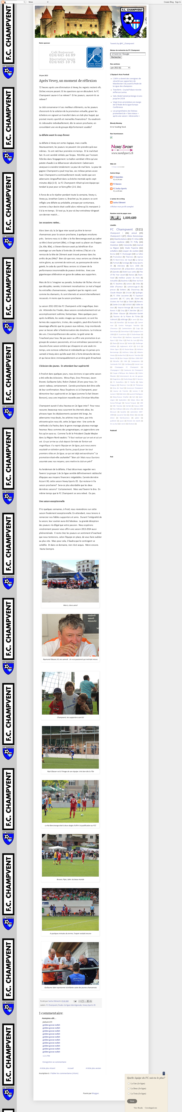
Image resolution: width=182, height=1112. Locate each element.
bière (138, 409)
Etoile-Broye (128, 379)
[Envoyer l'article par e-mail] (75, 1001)
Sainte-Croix (117, 305)
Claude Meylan (116, 293)
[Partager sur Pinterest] (90, 1001)
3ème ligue (114, 349)
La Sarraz (139, 260)
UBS (141, 403)
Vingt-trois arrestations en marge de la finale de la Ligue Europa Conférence (127, 104)
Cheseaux (113, 328)
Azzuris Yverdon (134, 355)
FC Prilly (134, 242)
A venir (133, 320)
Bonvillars (120, 323)
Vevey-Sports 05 (89, 1005)
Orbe (138, 284)
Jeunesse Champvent (135, 388)
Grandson (114, 245)
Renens (140, 302)
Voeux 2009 (138, 406)
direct (112, 418)
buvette (123, 412)
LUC (141, 311)
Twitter (130, 343)
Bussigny (131, 323)
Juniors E (136, 391)
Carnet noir (139, 364)
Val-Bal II (128, 305)
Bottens (123, 290)
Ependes (116, 272)
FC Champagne (126, 254)
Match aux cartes (129, 272)
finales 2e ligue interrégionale (70, 1005)
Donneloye (114, 331)
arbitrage (124, 320)
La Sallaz (139, 254)
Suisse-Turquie (130, 403)
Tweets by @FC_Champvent (122, 44)
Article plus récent (47, 1068)
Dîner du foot (137, 281)
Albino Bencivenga (135, 236)
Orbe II (121, 340)
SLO (133, 397)
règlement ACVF (126, 346)
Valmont (113, 320)
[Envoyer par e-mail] (79, 1001)
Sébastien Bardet (136, 314)
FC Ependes (118, 177)
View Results (138, 1108)
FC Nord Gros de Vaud (122, 260)
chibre (132, 415)
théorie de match (133, 421)
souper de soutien (131, 251)
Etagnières (117, 379)
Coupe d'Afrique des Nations (124, 373)
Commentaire (127, 328)
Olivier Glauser (119, 314)
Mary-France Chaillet (121, 397)
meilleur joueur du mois (129, 278)
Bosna (112, 254)
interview (121, 266)
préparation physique (134, 269)
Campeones (135, 361)
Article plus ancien (93, 1068)
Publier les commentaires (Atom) (64, 1073)
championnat (115, 269)
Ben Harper (124, 358)
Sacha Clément (119, 203)
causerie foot (121, 415)
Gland (137, 299)
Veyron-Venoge (124, 308)
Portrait (116, 263)
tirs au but (114, 424)
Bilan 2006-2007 (137, 358)
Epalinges (139, 293)
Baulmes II (125, 281)
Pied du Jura (131, 340)
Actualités (114, 281)
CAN (125, 361)
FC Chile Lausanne (121, 296)
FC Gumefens (118, 382)
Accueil (71, 1068)
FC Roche (131, 382)
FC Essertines (121, 334)
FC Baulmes (118, 284)
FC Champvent (51, 1005)
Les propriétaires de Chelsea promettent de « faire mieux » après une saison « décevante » (126, 113)
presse (113, 290)
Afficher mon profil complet (122, 207)
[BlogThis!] (82, 1001)
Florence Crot (125, 385)
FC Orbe (135, 239)
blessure (113, 412)
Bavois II (113, 311)
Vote (132, 1101)
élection (131, 424)
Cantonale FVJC (116, 364)
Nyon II (112, 340)
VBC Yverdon (117, 406)
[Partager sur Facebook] (88, 1001)
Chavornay (135, 290)
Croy (122, 311)
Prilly (141, 340)
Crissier (129, 293)
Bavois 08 (113, 358)
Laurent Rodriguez (136, 394)
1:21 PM (46, 1056)
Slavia (115, 343)
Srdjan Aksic (135, 400)
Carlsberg (128, 364)
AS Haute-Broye (128, 349)
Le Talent (130, 302)
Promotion (117, 257)
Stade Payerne (131, 248)
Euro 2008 (134, 266)
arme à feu (130, 409)
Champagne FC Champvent (126, 367)
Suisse (122, 343)
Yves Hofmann (118, 409)
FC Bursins (139, 379)
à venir (122, 424)
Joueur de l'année (120, 391)
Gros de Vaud (118, 388)
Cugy (138, 328)
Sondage (125, 263)
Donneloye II (125, 331)
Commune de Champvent (133, 370)
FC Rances (117, 184)
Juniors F (113, 394)
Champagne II (115, 370)
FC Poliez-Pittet (116, 337)
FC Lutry (126, 299)
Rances (132, 275)
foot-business (125, 418)
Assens (137, 308)
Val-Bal (128, 406)
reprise (140, 257)
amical (134, 233)
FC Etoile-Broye (135, 334)
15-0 (138, 346)
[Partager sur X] (85, 1001)
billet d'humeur (116, 287)
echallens (114, 251)
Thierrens (129, 257)
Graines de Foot (116, 302)
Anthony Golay (128, 352)
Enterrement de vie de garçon (131, 376)
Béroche (116, 361)
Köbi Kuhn (123, 394)
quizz (122, 421)
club (138, 415)
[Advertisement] (119, 442)
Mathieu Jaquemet (133, 337)
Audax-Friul (122, 355)
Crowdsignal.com (151, 1108)
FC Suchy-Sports (120, 189)
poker (137, 418)
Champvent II (116, 236)
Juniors (129, 284)
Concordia (127, 245)
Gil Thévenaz (138, 385)
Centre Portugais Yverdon (128, 325)
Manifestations (120, 239)
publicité (113, 421)
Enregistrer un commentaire (54, 1062)
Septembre (123, 400)
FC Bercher (132, 311)
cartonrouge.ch (133, 287)
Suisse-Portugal (115, 403)
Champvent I (116, 233)
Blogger (95, 1093)
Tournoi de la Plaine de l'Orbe (126, 317)
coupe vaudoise (117, 242)
